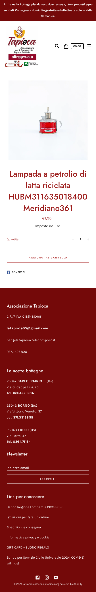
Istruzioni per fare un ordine (28, 517)
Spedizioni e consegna (24, 527)
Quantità (13, 239)
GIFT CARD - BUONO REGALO (28, 547)
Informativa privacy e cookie (28, 537)
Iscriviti (48, 479)
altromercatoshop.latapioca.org (41, 584)
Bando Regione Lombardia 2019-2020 (35, 507)
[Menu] (89, 46)
